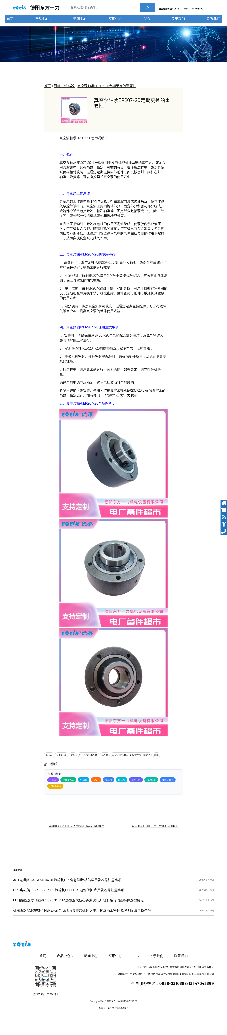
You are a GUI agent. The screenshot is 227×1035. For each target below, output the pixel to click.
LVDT (96, 779)
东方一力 (135, 779)
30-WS (49, 754)
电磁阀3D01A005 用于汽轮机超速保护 (155, 826)
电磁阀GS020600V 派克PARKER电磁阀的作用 (76, 826)
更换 (73, 754)
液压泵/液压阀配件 (88, 754)
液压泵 (121, 779)
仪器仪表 (151, 779)
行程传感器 (55, 786)
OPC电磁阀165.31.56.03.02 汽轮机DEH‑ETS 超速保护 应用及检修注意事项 (68, 890)
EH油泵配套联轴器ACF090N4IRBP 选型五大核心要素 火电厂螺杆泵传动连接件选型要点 (78, 900)
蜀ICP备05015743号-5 (117, 1008)
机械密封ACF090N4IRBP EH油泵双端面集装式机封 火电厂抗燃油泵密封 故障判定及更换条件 (82, 910)
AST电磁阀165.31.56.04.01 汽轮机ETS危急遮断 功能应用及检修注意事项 (67, 880)
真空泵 (105, 754)
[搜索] (147, 7)
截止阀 (108, 779)
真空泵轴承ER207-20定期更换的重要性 (131, 754)
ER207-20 (61, 754)
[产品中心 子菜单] (51, 19)
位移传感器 (68, 779)
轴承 (156, 754)
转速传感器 (167, 779)
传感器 (53, 779)
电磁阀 (83, 779)
